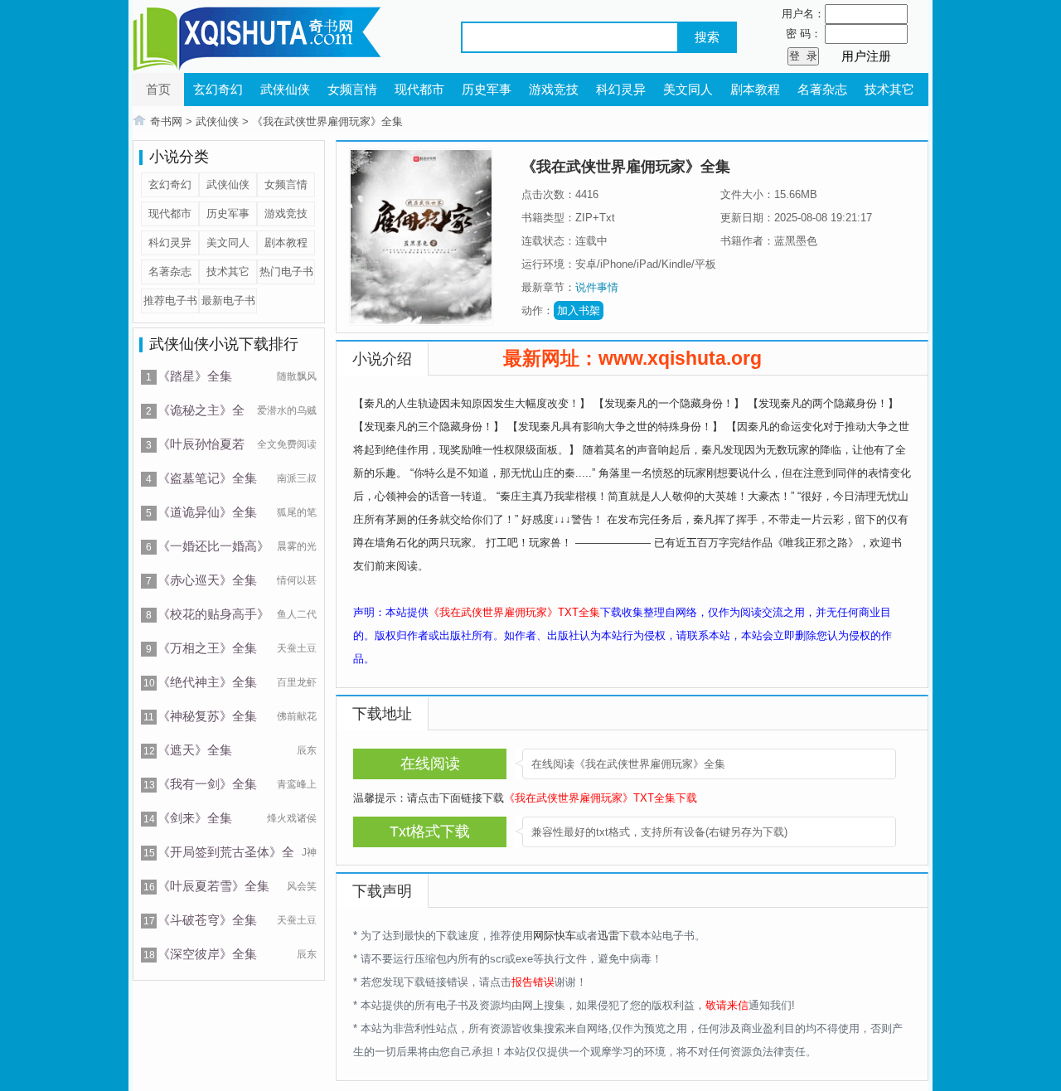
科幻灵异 (621, 89)
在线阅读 (430, 763)
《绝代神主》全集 (207, 682)
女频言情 (352, 89)
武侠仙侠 (285, 89)
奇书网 (166, 121)
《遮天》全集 (194, 750)
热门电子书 (286, 271)
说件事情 (596, 287)
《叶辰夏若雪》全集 (213, 886)
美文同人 (688, 89)
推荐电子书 (170, 300)
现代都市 (419, 89)
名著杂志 (822, 89)
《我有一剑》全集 (207, 784)
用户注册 (866, 56)
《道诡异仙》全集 (207, 512)
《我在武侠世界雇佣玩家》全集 (327, 121)
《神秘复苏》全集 (207, 716)
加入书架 (578, 310)
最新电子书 (228, 300)
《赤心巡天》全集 (207, 580)
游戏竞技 (554, 89)
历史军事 (486, 89)
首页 (158, 89)
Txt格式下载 (430, 831)
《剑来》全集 (194, 818)
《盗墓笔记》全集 (207, 478)
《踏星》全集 (194, 376)
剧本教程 (755, 89)
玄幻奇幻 (218, 89)
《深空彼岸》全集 (207, 954)
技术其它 (889, 89)
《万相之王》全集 (207, 648)
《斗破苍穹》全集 (207, 920)
